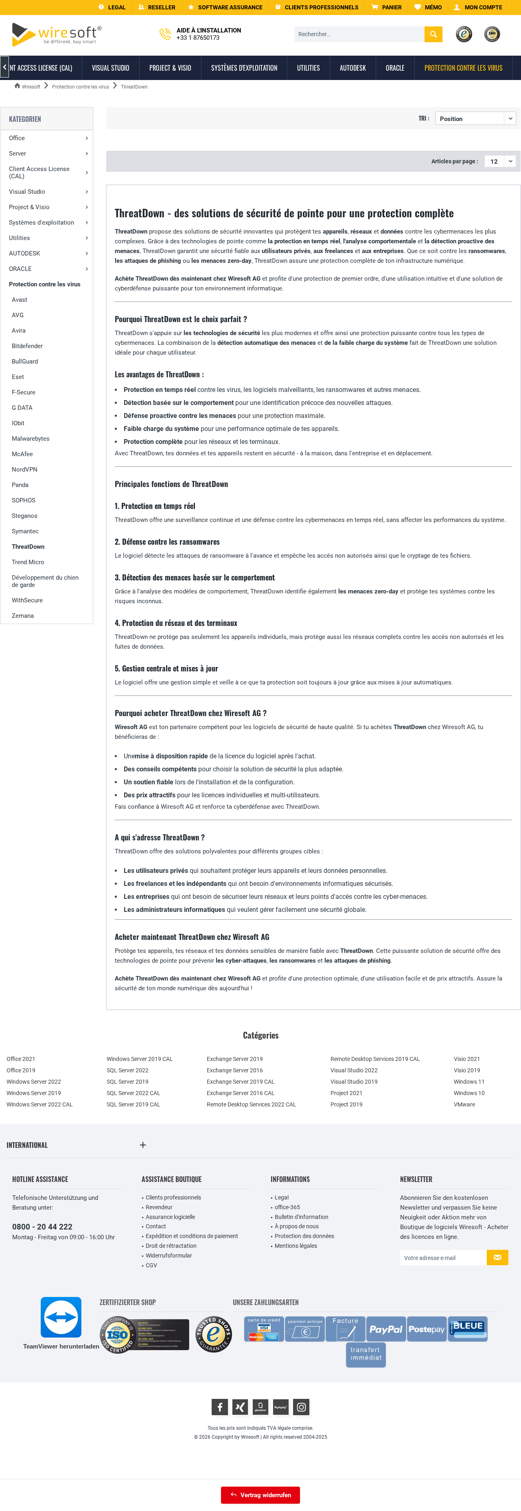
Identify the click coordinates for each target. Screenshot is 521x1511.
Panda (20, 485)
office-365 (287, 1207)
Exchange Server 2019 (235, 1059)
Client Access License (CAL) (39, 172)
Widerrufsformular (169, 1255)
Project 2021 (347, 1093)
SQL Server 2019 (128, 1081)
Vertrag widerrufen (266, 1495)
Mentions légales (296, 1246)
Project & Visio (29, 207)
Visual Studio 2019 (354, 1081)
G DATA (22, 407)
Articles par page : (454, 161)
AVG (18, 315)
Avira (19, 330)
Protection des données (304, 1236)
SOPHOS (23, 500)
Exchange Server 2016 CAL (241, 1093)
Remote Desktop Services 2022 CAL (251, 1104)
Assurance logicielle (170, 1217)
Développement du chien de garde (45, 581)
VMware (464, 1104)
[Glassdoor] (260, 1407)
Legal (282, 1197)
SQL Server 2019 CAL (133, 1104)
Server (17, 153)
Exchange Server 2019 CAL (241, 1081)
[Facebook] (220, 1407)
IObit (18, 423)
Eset (18, 377)
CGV (151, 1265)
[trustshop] (213, 1335)
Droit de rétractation (171, 1246)
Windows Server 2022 (34, 1081)
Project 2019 (347, 1104)
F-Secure (23, 392)
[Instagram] (301, 1407)
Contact (156, 1226)
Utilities (19, 238)
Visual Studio (27, 191)
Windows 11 (469, 1081)
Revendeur (159, 1207)
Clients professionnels (173, 1197)
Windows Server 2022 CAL (40, 1104)
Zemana (23, 615)
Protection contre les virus (45, 284)
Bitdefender (27, 346)
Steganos (24, 516)
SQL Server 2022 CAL (133, 1093)
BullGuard (25, 361)
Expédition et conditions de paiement (192, 1236)
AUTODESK (24, 253)
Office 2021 (21, 1059)
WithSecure (27, 600)
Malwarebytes (31, 438)
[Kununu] (281, 1407)
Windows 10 (469, 1093)
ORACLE (20, 269)
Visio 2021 (467, 1059)
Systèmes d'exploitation (41, 222)
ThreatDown (28, 546)
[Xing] (240, 1407)
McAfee (22, 454)
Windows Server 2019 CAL (140, 1059)
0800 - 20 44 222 (42, 1227)
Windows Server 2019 (34, 1093)
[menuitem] (386, 7)
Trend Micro (28, 562)
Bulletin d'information (301, 1217)
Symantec (25, 531)
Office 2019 (21, 1070)
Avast (19, 299)
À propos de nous (297, 1226)
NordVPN (24, 469)
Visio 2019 (467, 1070)
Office (17, 138)
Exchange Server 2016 (235, 1070)
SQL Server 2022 (128, 1070)
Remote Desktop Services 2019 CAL (375, 1059)
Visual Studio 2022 (354, 1070)
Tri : (424, 118)
